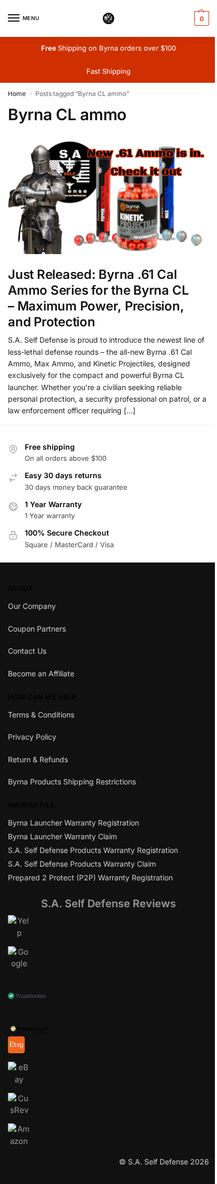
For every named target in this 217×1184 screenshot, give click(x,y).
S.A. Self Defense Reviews (108, 903)
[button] (200, 18)
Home (17, 94)
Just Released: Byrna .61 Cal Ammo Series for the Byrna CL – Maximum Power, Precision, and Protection (98, 298)
